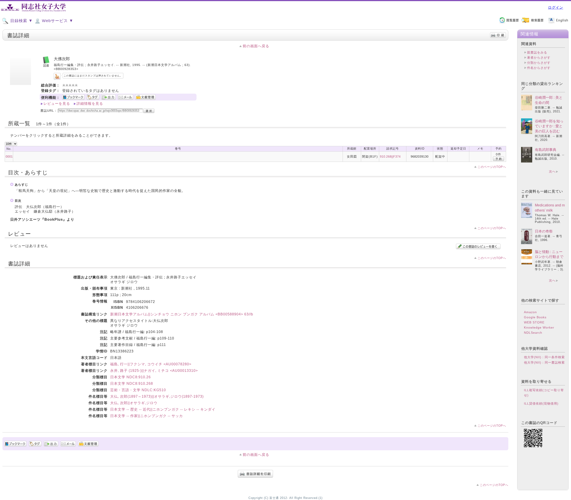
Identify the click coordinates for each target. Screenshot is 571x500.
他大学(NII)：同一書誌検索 (544, 362)
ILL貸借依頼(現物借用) (541, 403)
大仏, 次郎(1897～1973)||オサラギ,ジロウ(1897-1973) (157, 396)
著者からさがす (538, 57)
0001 (9, 156)
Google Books (535, 317)
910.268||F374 (390, 156)
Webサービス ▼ (57, 21)
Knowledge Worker (539, 327)
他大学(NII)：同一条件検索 (544, 357)
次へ (552, 171)
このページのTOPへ (492, 167)
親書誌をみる (537, 52)
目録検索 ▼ (21, 21)
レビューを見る (56, 103)
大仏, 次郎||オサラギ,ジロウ (133, 403)
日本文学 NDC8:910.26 (130, 377)
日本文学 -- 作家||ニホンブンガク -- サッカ (146, 416)
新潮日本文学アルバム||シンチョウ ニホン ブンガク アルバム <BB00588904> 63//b (181, 314)
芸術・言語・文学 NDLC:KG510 (138, 390)
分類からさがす (538, 62)
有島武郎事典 (545, 150)
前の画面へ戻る (256, 46)
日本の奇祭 (544, 231)
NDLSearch (533, 332)
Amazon (530, 312)
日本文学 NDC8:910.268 (131, 383)
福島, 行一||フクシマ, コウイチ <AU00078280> (150, 364)
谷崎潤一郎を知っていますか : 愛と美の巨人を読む (549, 126)
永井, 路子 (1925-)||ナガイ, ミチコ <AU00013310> (154, 370)
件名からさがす (538, 68)
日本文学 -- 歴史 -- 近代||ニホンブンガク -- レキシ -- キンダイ (162, 409)
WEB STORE (534, 322)
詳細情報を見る (90, 103)
